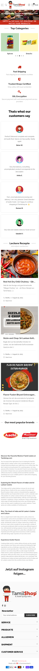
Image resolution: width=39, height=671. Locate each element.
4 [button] (21, 55)
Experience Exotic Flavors (10, 540)
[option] (19, 15)
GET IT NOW (19, 18)
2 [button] (17, 55)
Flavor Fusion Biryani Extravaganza (19, 394)
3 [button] (19, 55)
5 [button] (23, 55)
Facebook (2, 606)
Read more (8, 300)
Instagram (5, 606)
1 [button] (15, 55)
